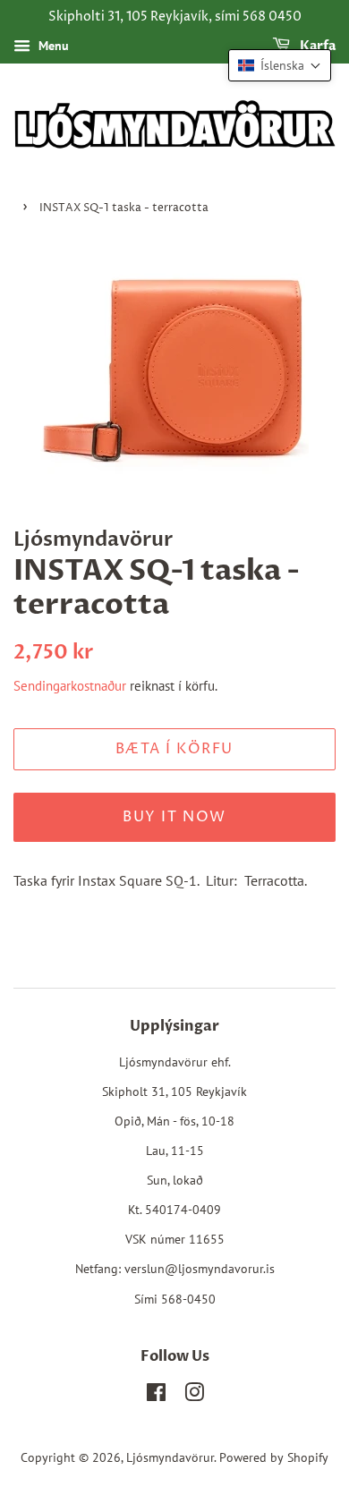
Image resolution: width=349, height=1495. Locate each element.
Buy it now (174, 817)
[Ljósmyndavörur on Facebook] (156, 1396)
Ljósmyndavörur (170, 1457)
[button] (279, 65)
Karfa (316, 46)
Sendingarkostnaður (69, 685)
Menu (52, 46)
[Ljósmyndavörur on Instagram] (194, 1396)
